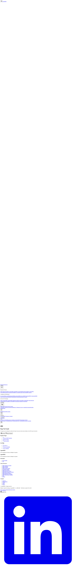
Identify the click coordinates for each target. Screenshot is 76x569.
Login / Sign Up (3, 490)
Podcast (3, 476)
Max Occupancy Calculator (4, 420)
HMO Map (2, 406)
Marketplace (2, 384)
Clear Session (13, 489)
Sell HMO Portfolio (7, 411)
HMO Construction (32, 396)
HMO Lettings (9, 391)
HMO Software (29, 400)
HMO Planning (10, 396)
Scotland (1, 408)
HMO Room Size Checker (6, 471)
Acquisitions (2, 418)
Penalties (32, 407)
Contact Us (5, 445)
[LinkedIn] (38, 567)
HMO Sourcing (29, 392)
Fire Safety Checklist (5, 469)
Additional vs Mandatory (16, 407)
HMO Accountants (17, 392)
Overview (5, 406)
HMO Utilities (24, 400)
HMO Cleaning (8, 400)
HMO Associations (16, 401)
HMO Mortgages (24, 391)
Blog (3, 475)
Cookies (6, 489)
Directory (6, 384)
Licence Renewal (9, 407)
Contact (3, 482)
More (1, 412)
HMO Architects (16, 396)
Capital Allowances (23, 392)
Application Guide (3, 407)
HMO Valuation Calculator (8, 416)
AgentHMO (4, 1)
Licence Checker (10, 406)
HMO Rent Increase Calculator (7, 474)
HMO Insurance (5, 392)
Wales (4, 408)
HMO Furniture (3, 400)
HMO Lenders (29, 391)
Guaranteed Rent (11, 392)
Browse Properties (9, 433)
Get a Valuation (6, 448)
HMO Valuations (5, 466)
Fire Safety (2, 396)
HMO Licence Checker (6, 468)
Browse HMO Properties (8, 438)
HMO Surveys (21, 396)
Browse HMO (4, 460)
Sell (1, 409)
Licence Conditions (23, 407)
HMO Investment (18, 391)
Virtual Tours (6, 401)
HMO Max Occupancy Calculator (8, 472)
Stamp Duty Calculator (19, 420)
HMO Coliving (10, 401)
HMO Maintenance (14, 400)
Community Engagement (23, 401)
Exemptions (29, 407)
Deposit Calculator (12, 420)
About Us (4, 480)
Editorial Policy (5, 481)
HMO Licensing (5, 467)
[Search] (1, 422)
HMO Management (3, 391)
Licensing (2, 402)
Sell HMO (2, 411)
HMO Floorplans (26, 396)
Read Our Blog (6, 439)
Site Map (9, 489)
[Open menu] (1, 1)
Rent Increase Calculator (27, 420)
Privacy (3, 484)
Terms (3, 483)
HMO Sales (14, 391)
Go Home (3, 433)
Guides (2, 385)
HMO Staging (19, 400)
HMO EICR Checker (6, 470)
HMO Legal (6, 396)
